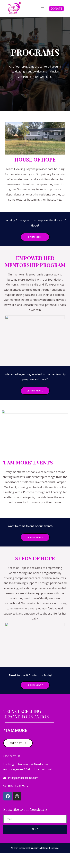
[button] (42, 8)
